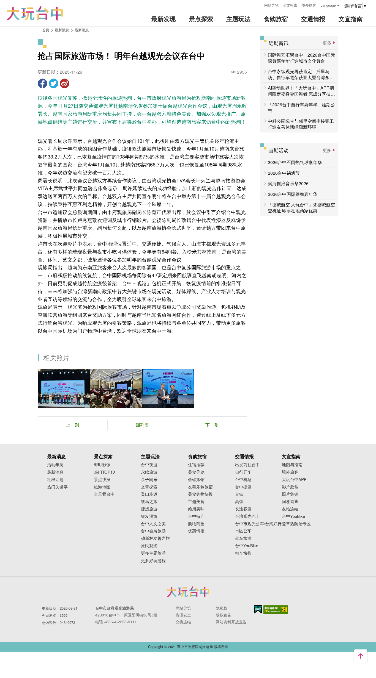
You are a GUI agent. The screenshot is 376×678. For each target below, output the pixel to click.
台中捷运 (243, 487)
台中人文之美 (153, 523)
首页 (45, 29)
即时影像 (102, 464)
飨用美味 (196, 509)
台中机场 (243, 479)
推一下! (53, 83)
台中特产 (196, 516)
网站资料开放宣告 (231, 621)
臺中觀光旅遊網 (35, 13)
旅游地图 (102, 487)
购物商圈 (196, 523)
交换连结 (183, 621)
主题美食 (196, 501)
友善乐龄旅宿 (200, 487)
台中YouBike (246, 545)
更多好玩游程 (153, 560)
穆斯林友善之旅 (155, 538)
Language (328, 5)
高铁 (239, 501)
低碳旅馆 (196, 479)
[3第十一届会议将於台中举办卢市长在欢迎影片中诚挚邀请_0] (116, 388)
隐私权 (221, 608)
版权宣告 (223, 615)
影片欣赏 (290, 487)
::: (258, 4)
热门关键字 (57, 487)
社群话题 (55, 479)
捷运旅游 (149, 509)
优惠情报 (196, 531)
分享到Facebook (42, 83)
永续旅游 (149, 472)
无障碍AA (275, 609)
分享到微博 (64, 83)
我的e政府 (258, 609)
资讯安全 (183, 615)
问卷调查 (290, 501)
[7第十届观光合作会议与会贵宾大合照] (64, 388)
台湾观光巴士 (247, 516)
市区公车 (243, 531)
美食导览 (196, 472)
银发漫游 (149, 516)
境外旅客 (309, 5)
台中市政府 (188, 591)
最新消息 (82, 29)
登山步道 (149, 494)
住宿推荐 (196, 464)
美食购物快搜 (200, 494)
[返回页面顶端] (360, 656)
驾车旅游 (243, 538)
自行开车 (243, 472)
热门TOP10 (104, 472)
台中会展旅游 (153, 531)
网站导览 (271, 5)
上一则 (72, 425)
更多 (327, 43)
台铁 (239, 494)
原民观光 (149, 545)
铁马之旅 (149, 501)
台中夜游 (149, 464)
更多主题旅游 (153, 553)
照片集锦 (290, 494)
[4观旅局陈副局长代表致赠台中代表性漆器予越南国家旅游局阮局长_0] (168, 388)
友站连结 (290, 509)
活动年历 (55, 464)
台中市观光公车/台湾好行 (258, 523)
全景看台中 (104, 494)
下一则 (212, 425)
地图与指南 (292, 464)
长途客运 (243, 509)
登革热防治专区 (296, 523)
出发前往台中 (247, 464)
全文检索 (290, 5)
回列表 (142, 425)
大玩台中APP (294, 479)
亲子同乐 (149, 479)
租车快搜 (243, 553)
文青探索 (149, 487)
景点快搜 (102, 479)
